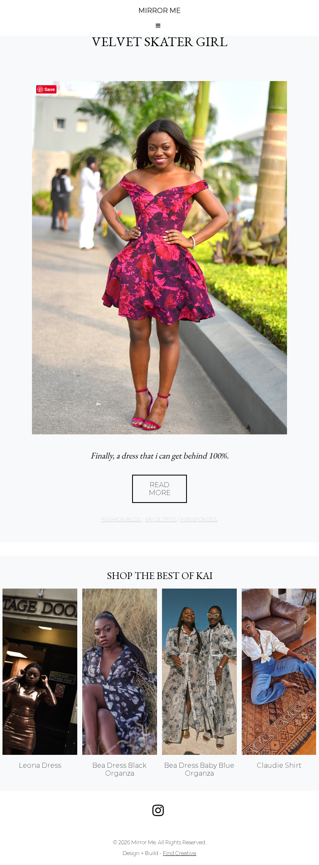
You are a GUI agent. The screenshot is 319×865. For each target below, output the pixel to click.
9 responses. (199, 519)
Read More (160, 489)
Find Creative (179, 853)
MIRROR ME (159, 11)
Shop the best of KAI (160, 575)
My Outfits (161, 519)
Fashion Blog (121, 519)
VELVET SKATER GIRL (160, 41)
